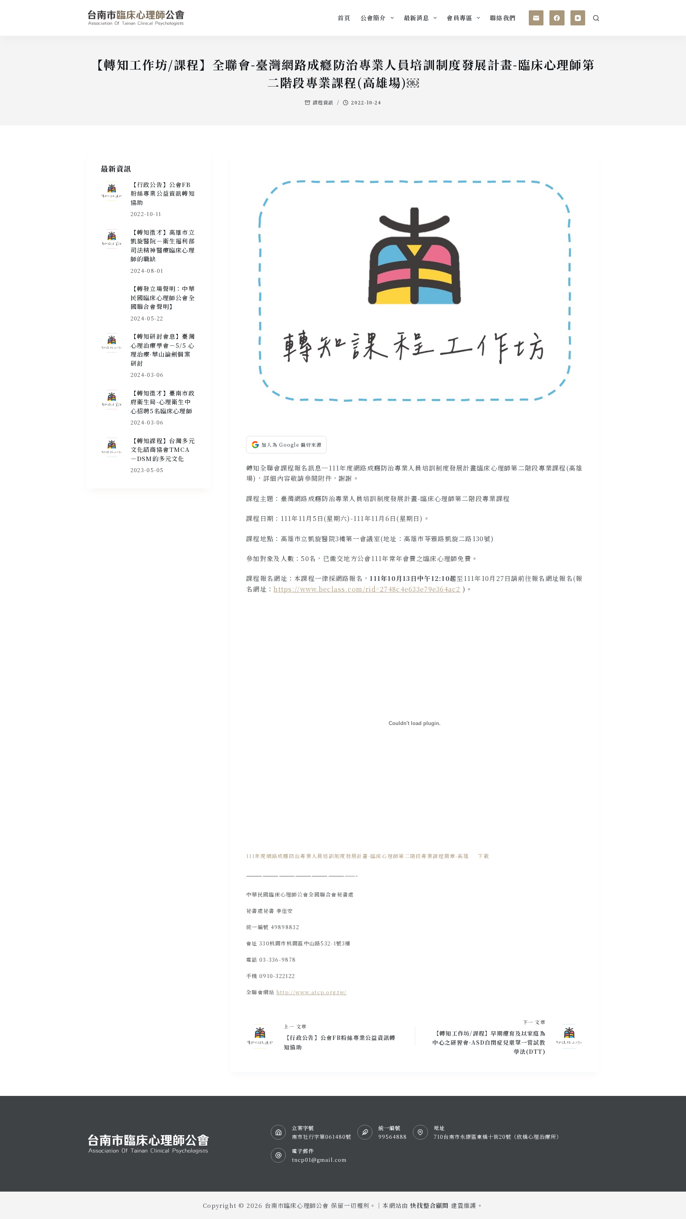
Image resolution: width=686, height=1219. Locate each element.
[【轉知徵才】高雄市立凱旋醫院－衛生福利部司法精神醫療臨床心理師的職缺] (112, 239)
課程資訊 (323, 102)
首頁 (343, 18)
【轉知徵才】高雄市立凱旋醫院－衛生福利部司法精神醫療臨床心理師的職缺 (163, 245)
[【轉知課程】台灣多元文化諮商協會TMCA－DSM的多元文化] (112, 447)
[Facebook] (557, 17)
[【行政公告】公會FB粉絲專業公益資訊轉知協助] (112, 191)
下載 (483, 856)
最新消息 (417, 18)
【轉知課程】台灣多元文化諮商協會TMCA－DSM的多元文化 (163, 449)
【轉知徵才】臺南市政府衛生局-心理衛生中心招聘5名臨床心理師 (163, 402)
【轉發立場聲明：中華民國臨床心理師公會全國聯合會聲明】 (163, 297)
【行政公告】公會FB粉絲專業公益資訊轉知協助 (163, 193)
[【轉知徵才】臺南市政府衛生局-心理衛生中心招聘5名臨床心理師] (112, 400)
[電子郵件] (536, 17)
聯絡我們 (503, 18)
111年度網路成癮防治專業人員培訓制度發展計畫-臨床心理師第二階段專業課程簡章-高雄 (357, 856)
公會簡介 (373, 18)
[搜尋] (596, 18)
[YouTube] (578, 17)
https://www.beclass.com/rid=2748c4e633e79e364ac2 (367, 589)
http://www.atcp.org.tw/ (311, 992)
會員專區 (459, 18)
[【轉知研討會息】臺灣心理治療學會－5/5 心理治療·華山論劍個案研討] (112, 343)
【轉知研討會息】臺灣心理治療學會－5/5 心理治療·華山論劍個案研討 (163, 349)
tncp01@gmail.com (319, 1159)
